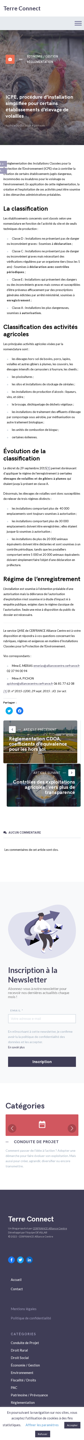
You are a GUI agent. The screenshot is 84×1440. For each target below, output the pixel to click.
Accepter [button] (72, 1425)
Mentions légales (24, 1309)
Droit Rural (19, 1350)
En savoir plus (16, 1047)
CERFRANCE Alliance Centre (50, 1228)
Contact (17, 1289)
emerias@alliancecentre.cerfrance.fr (56, 666)
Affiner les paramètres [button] (42, 1425)
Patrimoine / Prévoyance (29, 1395)
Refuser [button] (42, 1434)
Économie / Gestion (42, 56)
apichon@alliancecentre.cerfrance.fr (30, 683)
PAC (14, 1387)
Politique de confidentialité (31, 1318)
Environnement (22, 1373)
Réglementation (40, 62)
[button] (12, 1128)
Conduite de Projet (25, 1343)
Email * (16, 1010)
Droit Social (20, 1358)
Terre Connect (22, 8)
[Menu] (78, 23)
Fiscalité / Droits (23, 1380)
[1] (48, 468)
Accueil (16, 1280)
